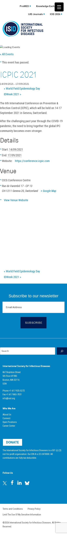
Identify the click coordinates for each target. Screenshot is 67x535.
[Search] (62, 351)
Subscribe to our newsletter (33, 296)
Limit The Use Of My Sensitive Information (22, 514)
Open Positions (10, 422)
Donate (12, 442)
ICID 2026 (55, 14)
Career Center (9, 426)
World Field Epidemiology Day (22, 88)
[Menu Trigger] (59, 6)
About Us (7, 414)
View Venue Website (16, 200)
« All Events (7, 54)
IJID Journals (35, 14)
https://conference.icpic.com (32, 161)
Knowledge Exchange (48, 6)
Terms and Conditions (13, 509)
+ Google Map (48, 191)
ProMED (24, 6)
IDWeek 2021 (12, 94)
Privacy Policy (34, 509)
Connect (6, 418)
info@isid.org (9, 398)
